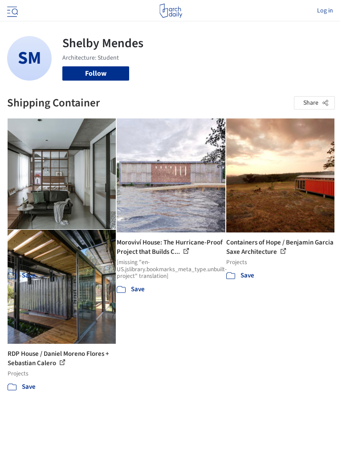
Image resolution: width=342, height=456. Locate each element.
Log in (325, 11)
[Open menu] (11, 10)
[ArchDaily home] (170, 11)
